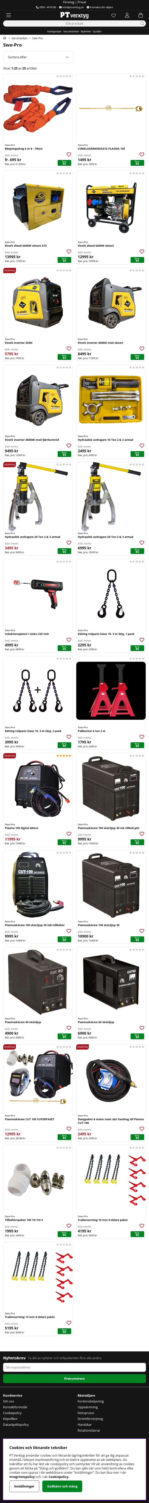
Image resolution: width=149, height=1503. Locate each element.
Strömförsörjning (90, 1419)
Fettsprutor (86, 1413)
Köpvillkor (10, 1419)
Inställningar (24, 1486)
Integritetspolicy (22, 1477)
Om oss (8, 1401)
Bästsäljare (86, 1395)
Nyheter (86, 31)
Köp (64, 163)
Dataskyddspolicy (16, 1424)
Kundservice (12, 1395)
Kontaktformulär (15, 1407)
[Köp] (137, 163)
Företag (68, 2)
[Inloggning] (127, 15)
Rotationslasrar (89, 1430)
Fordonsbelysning (91, 1401)
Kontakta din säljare (101, 7)
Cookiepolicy (12, 1413)
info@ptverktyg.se (73, 7)
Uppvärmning (88, 1407)
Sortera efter (17, 57)
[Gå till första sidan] (4, 38)
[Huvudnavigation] (8, 15)
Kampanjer (54, 31)
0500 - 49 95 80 (47, 7)
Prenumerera (74, 1378)
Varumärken (71, 31)
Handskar (85, 1424)
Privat (82, 2)
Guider (97, 31)
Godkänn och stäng (62, 1486)
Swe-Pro (37, 38)
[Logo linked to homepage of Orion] (74, 15)
